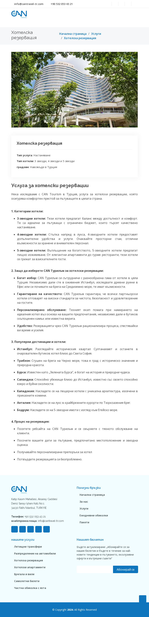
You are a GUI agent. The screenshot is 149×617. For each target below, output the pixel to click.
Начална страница (72, 34)
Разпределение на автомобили (35, 553)
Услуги (96, 34)
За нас (84, 501)
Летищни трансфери (28, 546)
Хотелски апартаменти (29, 567)
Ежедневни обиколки (94, 515)
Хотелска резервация (80, 38)
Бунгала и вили (24, 574)
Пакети (84, 522)
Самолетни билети (26, 581)
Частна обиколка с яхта (30, 588)
